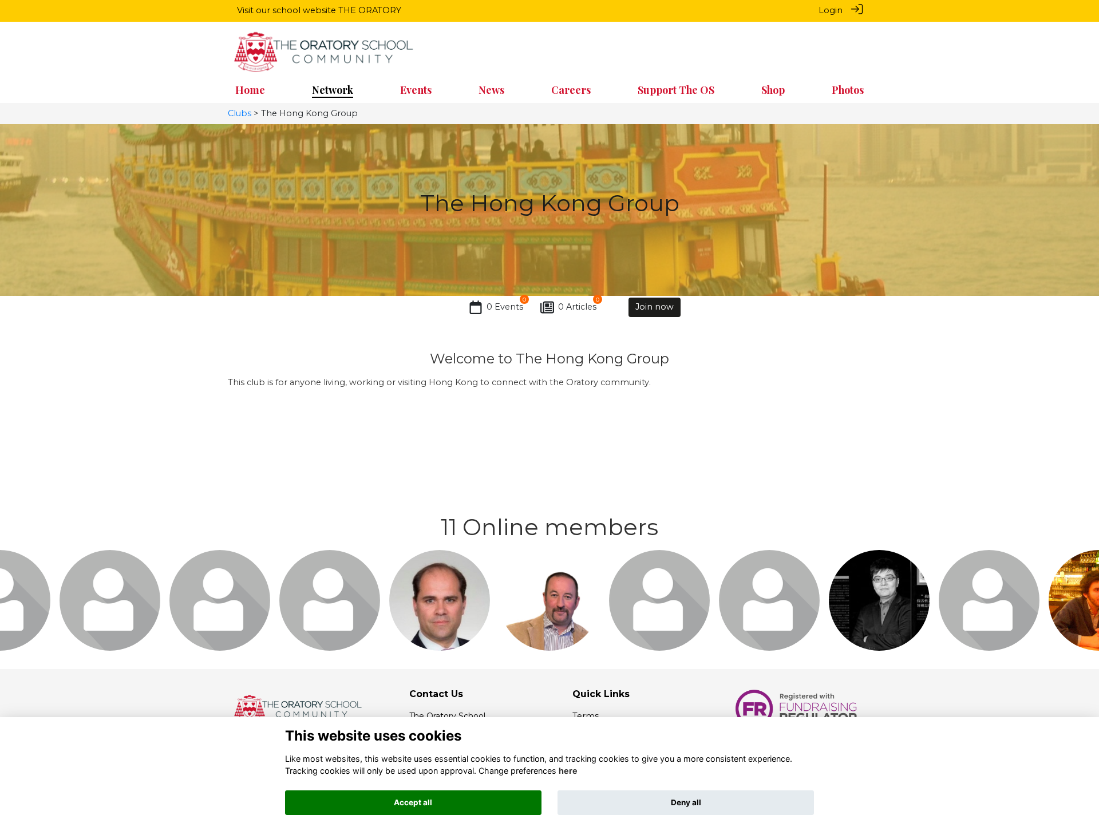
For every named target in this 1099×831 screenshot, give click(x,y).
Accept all (413, 802)
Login (831, 10)
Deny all (686, 802)
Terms (585, 716)
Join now (654, 307)
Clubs (239, 113)
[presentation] (16, 596)
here (568, 770)
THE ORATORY (369, 10)
